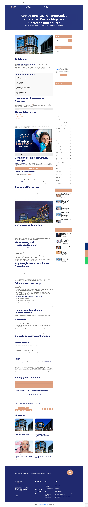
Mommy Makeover (59, 119)
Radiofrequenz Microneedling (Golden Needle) (62, 159)
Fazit (16, 94)
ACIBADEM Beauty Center (29, 25)
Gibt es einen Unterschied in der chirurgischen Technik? (27, 399)
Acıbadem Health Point (39, 497)
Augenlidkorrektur (19, 121)
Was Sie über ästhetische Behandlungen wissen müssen (22, 433)
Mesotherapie (58, 155)
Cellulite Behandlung (59, 174)
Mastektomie (29, 174)
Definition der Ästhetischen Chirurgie (22, 78)
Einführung (17, 77)
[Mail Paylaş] (52, 409)
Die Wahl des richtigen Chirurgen (21, 92)
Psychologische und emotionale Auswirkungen (23, 87)
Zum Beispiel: (19, 91)
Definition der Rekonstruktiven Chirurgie (22, 81)
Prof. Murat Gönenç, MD (49, 488)
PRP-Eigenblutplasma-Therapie (61, 152)
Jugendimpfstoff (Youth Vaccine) (61, 162)
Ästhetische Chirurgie (18, 104)
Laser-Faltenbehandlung (60, 183)
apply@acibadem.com (25, 2)
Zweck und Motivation (19, 83)
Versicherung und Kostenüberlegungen (22, 86)
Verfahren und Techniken (20, 84)
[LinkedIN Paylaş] (47, 409)
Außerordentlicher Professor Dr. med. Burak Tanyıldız (48, 494)
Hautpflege (58, 180)
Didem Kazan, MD (48, 497)
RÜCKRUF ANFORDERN (33, 168)
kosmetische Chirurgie (29, 104)
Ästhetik (20, 6)
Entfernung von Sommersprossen (62, 146)
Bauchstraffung (58, 98)
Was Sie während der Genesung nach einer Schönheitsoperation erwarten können (24, 456)
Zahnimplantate (58, 107)
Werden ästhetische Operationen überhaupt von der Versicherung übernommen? (32, 382)
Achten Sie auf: (19, 93)
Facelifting (18, 118)
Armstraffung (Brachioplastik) (61, 125)
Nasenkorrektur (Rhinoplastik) (61, 89)
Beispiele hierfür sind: (20, 82)
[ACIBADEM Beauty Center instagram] (71, 2)
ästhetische (40, 61)
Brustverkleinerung (59, 131)
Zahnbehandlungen (55, 6)
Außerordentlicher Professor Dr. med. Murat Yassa (48, 485)
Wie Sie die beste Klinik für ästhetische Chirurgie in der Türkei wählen (43, 456)
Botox (57, 137)
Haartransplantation (37, 6)
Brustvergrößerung (19, 116)
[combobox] (57, 59)
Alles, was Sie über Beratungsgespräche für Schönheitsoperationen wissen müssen (42, 434)
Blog (75, 6)
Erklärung (57, 69)
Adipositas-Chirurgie (46, 7)
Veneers (57, 110)
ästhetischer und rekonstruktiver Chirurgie (23, 410)
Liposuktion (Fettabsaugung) (61, 92)
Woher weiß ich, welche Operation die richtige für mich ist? (28, 403)
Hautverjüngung (58, 165)
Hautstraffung (58, 177)
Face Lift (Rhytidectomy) (60, 128)
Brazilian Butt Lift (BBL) (60, 95)
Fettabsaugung (18, 120)
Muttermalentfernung (59, 171)
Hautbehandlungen (64, 6)
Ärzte (72, 6)
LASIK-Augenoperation (28, 7)
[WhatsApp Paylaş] (50, 409)
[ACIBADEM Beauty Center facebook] (69, 2)
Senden (63, 75)
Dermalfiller (58, 140)
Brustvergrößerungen (59, 86)
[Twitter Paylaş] (45, 409)
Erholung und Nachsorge (20, 88)
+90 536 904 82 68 (14, 2)
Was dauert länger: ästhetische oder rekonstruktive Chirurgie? (28, 394)
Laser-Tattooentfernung (60, 143)
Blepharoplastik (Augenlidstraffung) (62, 122)
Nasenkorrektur (18, 114)
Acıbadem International (39, 495)
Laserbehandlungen (59, 149)
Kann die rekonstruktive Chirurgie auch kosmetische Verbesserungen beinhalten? (32, 390)
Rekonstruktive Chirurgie (23, 407)
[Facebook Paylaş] (42, 409)
